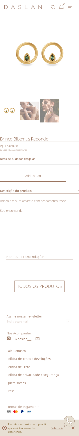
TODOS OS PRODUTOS (39, 286)
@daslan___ (23, 339)
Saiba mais (57, 428)
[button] (70, 7)
